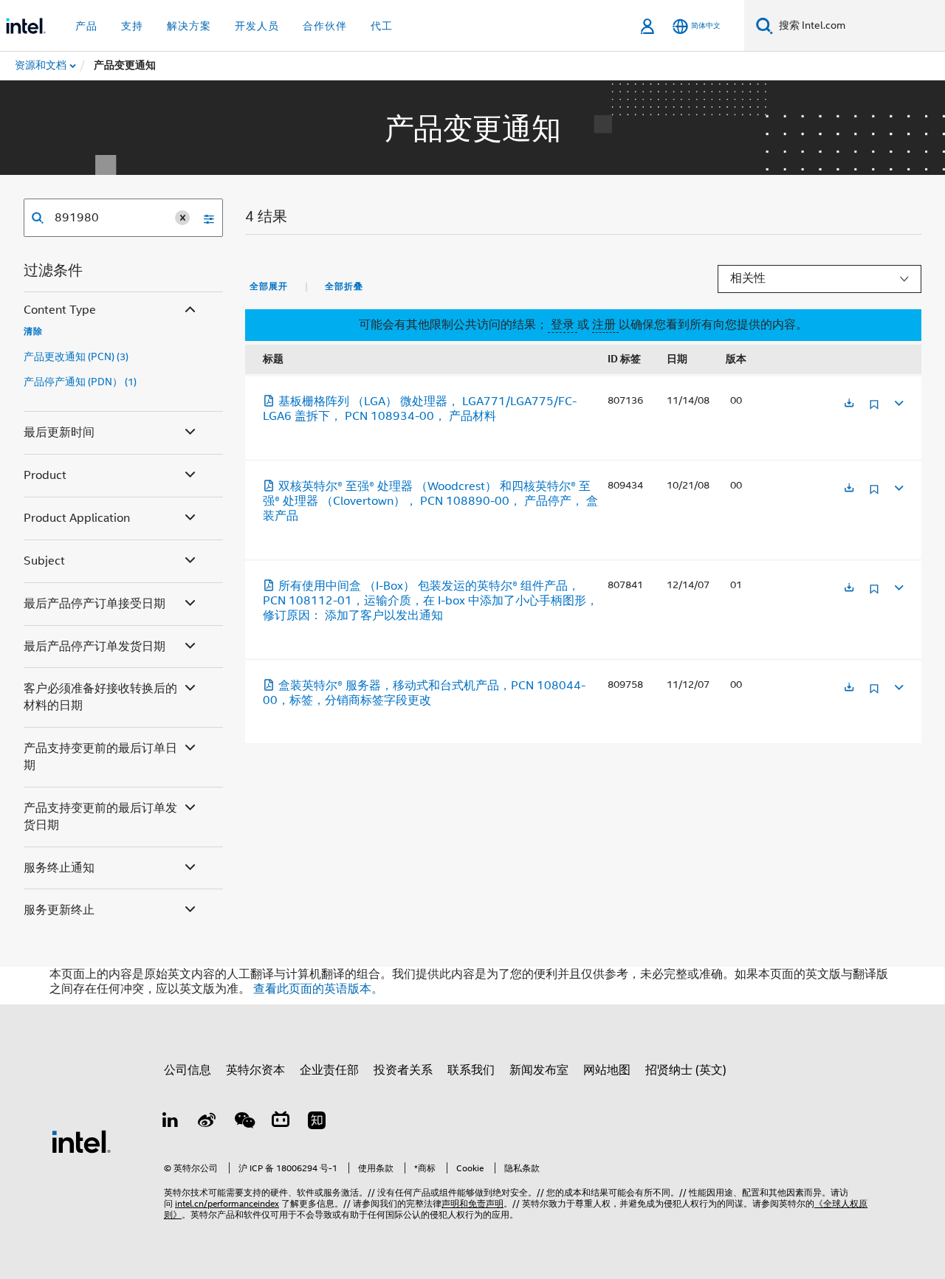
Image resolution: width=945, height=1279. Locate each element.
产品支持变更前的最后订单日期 (100, 757)
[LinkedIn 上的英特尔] (170, 1122)
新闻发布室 (538, 1070)
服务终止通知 (59, 868)
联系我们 (471, 1070)
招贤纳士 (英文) (685, 1070)
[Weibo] (207, 1122)
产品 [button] (86, 25)
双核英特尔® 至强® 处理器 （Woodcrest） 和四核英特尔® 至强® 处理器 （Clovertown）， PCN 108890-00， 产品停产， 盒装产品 (430, 501)
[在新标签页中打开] (849, 404)
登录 (562, 324)
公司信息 (187, 1070)
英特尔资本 (255, 1070)
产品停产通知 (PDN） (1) (80, 381)
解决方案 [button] (189, 25)
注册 (605, 324)
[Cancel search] (182, 217)
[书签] (874, 410)
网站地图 (606, 1070)
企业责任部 (329, 1070)
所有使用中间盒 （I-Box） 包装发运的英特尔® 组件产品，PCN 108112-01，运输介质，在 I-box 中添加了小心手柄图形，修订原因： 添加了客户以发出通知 (430, 601)
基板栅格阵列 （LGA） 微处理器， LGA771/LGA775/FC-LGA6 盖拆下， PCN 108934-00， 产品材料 (420, 409)
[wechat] (243, 1122)
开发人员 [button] (257, 25)
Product (45, 475)
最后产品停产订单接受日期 (94, 603)
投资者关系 (403, 1070)
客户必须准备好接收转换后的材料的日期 (100, 697)
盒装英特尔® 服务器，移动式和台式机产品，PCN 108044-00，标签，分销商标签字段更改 (424, 693)
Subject (44, 561)
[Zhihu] (316, 1122)
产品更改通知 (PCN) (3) (76, 356)
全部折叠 (344, 286)
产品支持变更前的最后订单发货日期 (100, 816)
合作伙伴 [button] (325, 25)
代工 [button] (382, 25)
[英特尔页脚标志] (81, 1141)
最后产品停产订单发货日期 (94, 646)
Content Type (60, 310)
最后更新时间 (59, 432)
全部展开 (269, 286)
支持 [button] (132, 25)
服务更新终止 (59, 910)
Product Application (77, 518)
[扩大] (898, 401)
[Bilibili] (280, 1122)
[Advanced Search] (203, 217)
